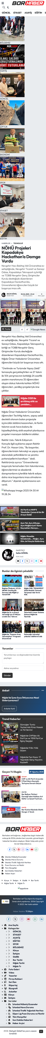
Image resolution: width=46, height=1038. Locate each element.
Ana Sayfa (13, 925)
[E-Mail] (18, 561)
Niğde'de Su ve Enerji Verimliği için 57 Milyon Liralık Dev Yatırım (11, 614)
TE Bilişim (29, 911)
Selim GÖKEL (22, 553)
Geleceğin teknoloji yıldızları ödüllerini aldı (33, 635)
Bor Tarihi (35, 880)
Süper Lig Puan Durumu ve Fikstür (29, 1013)
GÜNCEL (6, 12)
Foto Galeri (14, 969)
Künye (6, 880)
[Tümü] (43, 690)
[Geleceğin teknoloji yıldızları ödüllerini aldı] (34, 626)
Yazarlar (12, 975)
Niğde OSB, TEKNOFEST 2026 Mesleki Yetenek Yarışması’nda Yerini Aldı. (34, 591)
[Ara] (4, 7)
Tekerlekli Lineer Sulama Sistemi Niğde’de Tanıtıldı (34, 614)
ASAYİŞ (28, 12)
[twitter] (15, 919)
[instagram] (22, 919)
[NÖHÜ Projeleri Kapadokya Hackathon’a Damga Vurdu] (23, 312)
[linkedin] (41, 919)
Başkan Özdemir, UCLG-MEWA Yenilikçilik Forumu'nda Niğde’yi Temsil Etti (11, 591)
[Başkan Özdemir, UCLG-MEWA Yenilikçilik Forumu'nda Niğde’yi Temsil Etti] (12, 580)
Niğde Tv (21, 883)
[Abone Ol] (38, 329)
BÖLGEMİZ (18, 947)
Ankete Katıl (9, 708)
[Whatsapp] (36, 849)
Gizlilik (24, 880)
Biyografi (13, 988)
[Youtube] (41, 561)
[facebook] (9, 919)
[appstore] (23, 888)
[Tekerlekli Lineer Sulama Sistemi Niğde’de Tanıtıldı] (34, 604)
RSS (6, 901)
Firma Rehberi (15, 979)
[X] (14, 849)
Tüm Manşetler (11, 868)
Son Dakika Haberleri (13, 871)
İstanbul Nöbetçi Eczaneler (15, 857)
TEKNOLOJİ (18, 243)
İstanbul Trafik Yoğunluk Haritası (18, 862)
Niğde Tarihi (9, 883)
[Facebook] (22, 561)
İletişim (15, 880)
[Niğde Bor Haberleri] (28, 2)
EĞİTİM (38, 12)
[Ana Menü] (3, 3)
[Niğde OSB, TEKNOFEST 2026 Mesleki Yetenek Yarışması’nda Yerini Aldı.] (34, 580)
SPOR (16, 944)
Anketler (12, 991)
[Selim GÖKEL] (8, 554)
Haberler (6, 243)
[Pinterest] (19, 849)
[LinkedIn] (27, 849)
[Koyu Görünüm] (8, 7)
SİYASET (17, 12)
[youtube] (28, 919)
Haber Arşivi (10, 873)
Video (11, 972)
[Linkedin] (36, 561)
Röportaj (12, 985)
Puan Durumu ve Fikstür (14, 865)
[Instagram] (32, 561)
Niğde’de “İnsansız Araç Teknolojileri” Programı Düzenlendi (11, 636)
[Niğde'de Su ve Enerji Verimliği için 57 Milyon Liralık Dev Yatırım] (12, 604)
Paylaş (7, 329)
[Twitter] (27, 561)
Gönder (7, 675)
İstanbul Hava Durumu (14, 859)
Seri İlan (12, 982)
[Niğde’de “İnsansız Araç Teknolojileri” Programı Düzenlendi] (12, 626)
